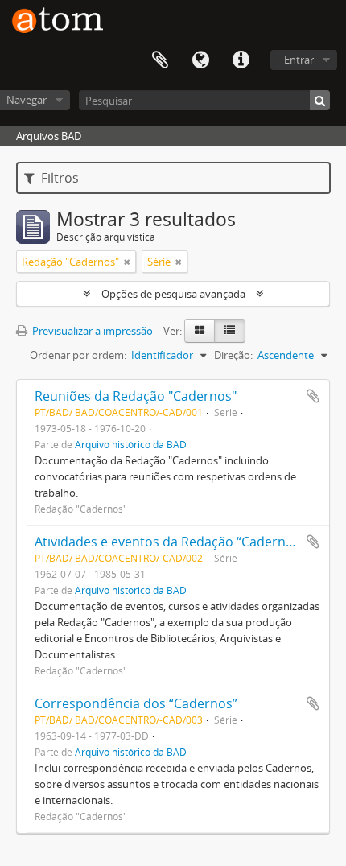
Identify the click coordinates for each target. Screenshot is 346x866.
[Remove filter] (127, 262)
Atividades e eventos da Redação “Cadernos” (170, 542)
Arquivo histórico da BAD (131, 444)
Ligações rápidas (240, 60)
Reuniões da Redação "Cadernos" (136, 396)
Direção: (233, 355)
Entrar (299, 59)
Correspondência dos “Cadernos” (136, 703)
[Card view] (199, 331)
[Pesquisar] (320, 100)
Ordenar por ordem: (78, 355)
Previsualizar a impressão (91, 331)
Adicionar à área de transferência (313, 396)
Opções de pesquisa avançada (173, 294)
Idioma (200, 60)
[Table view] (229, 331)
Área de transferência (160, 60)
